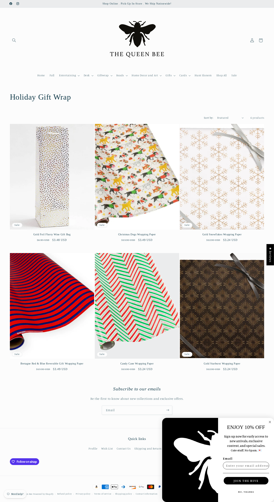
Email (228, 458)
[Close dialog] (270, 422)
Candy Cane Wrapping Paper (137, 363)
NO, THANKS (246, 491)
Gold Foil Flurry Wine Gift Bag (52, 234)
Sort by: (208, 117)
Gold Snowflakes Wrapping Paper (222, 234)
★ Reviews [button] (270, 254)
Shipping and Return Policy (152, 448)
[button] (14, 40)
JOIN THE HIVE (246, 481)
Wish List (107, 448)
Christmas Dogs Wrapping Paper (137, 234)
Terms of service (102, 494)
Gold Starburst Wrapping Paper (222, 363)
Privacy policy (83, 494)
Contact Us (123, 448)
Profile (93, 448)
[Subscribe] (167, 410)
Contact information (147, 494)
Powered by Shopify (43, 494)
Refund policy (64, 494)
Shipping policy (123, 494)
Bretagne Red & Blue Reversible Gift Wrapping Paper (52, 363)
